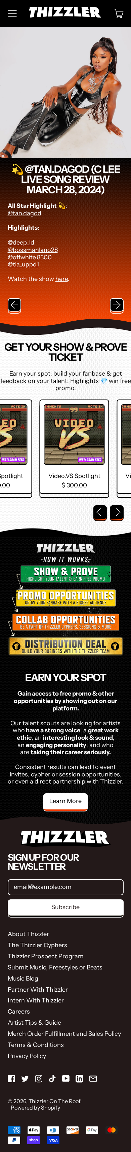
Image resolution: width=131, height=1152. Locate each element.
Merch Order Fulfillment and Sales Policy (64, 1033)
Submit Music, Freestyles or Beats (55, 967)
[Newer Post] (117, 305)
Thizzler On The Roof (54, 1101)
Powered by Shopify (35, 1107)
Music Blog (23, 978)
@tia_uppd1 (23, 264)
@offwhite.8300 (30, 257)
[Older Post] (14, 305)
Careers (19, 1011)
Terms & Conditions (36, 1045)
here (61, 279)
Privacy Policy (27, 1056)
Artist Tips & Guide (34, 1022)
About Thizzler (28, 934)
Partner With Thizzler (38, 989)
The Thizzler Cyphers (37, 945)
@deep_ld (21, 242)
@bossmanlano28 (33, 250)
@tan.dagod (24, 213)
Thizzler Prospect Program (46, 956)
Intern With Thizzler (36, 1000)
